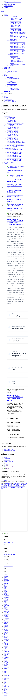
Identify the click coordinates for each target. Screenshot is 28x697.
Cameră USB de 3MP (15, 25)
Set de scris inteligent (9, 162)
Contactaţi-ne (7, 91)
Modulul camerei (8, 99)
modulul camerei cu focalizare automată (10, 487)
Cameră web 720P (14, 60)
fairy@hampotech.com (9, 4)
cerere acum (4, 480)
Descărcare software (12, 71)
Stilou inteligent (7, 67)
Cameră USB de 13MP (15, 19)
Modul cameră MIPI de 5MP (17, 51)
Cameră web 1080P (15, 58)
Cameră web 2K (14, 57)
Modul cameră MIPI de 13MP (17, 43)
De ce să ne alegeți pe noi (13, 78)
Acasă (5, 14)
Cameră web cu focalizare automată (15, 123)
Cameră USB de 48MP (15, 29)
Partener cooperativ (11, 82)
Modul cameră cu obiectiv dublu (18, 32)
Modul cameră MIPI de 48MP (17, 50)
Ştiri (5, 74)
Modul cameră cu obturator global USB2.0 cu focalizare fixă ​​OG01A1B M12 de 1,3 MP (15, 221)
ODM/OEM (7, 68)
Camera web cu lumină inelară (17, 64)
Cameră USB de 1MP (15, 22)
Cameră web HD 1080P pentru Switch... (14, 180)
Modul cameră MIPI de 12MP (17, 42)
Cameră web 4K (14, 56)
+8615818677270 (8, 6)
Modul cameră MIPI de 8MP (17, 53)
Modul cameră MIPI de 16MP (17, 44)
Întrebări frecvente (11, 85)
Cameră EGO (10, 65)
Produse (6, 15)
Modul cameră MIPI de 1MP (17, 46)
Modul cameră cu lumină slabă (17, 36)
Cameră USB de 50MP (15, 30)
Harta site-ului (8, 483)
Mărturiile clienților (14, 89)
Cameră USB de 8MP (15, 28)
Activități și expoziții (12, 84)
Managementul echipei (12, 79)
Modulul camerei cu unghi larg (14, 484)
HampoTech (10, 77)
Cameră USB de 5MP (15, 26)
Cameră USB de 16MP (15, 21)
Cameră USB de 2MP (15, 23)
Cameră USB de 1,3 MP (16, 18)
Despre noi (6, 75)
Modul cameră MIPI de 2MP (17, 49)
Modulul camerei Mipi (12, 40)
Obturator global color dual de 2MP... (14, 191)
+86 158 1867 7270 (8, 449)
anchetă (9, 386)
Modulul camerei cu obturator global (16, 142)
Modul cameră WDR (15, 39)
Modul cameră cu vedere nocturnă (18, 37)
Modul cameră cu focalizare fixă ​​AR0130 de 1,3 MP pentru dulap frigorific (15, 397)
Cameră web (10, 54)
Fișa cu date (10, 72)
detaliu (12, 386)
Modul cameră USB (12, 16)
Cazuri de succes (14, 88)
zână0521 (6, 7)
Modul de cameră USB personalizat (16, 486)
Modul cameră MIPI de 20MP (17, 47)
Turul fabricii (10, 81)
